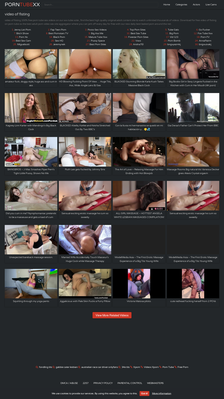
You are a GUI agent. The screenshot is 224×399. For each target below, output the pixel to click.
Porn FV (205, 37)
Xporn (136, 367)
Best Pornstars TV (58, 33)
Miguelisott (23, 44)
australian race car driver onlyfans (99, 367)
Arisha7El (138, 44)
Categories (181, 4)
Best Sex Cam (23, 40)
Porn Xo (23, 37)
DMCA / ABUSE (69, 383)
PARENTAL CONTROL (129, 383)
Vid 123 (174, 37)
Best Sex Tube (138, 33)
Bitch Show (22, 33)
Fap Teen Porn (58, 29)
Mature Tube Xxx (98, 37)
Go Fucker (204, 29)
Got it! (144, 393)
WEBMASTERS (155, 383)
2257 (86, 383)
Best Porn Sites (97, 44)
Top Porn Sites (138, 29)
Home (166, 4)
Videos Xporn (151, 367)
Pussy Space (98, 40)
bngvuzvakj (205, 44)
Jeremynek (59, 44)
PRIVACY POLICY (103, 383)
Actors (196, 4)
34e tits (126, 367)
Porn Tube (168, 367)
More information (161, 393)
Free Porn (183, 367)
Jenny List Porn (22, 29)
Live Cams (211, 4)
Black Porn (59, 37)
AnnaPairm (205, 40)
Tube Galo (173, 29)
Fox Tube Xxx (205, 33)
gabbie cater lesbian (67, 367)
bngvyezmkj (174, 44)
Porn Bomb (174, 40)
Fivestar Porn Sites (138, 37)
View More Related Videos (112, 315)
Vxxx (138, 40)
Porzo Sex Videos (97, 29)
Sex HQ (59, 40)
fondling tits (45, 367)
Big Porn (174, 33)
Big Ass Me (97, 33)
